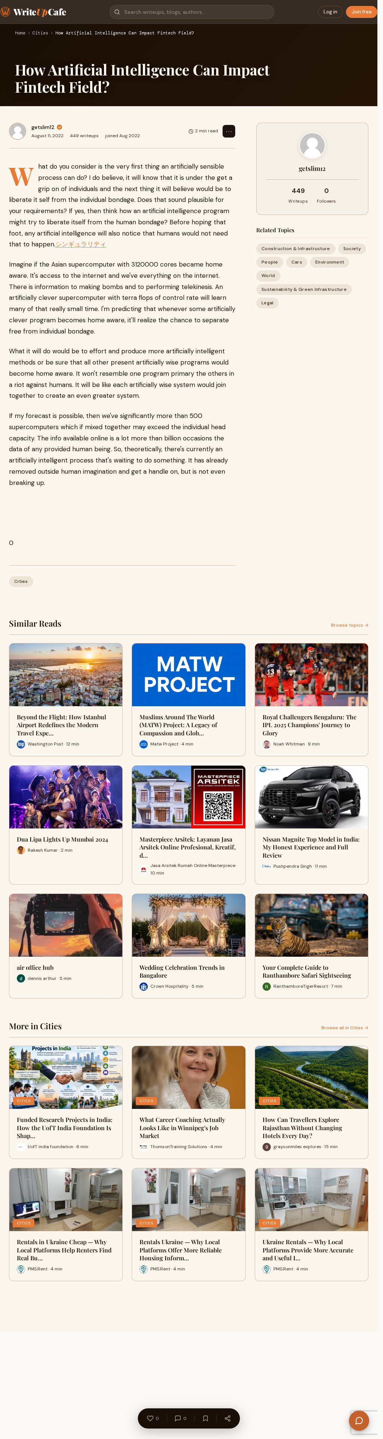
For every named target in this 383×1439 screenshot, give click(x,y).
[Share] (227, 1418)
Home (20, 33)
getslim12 (43, 127)
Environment (329, 262)
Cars (296, 262)
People (269, 262)
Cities (40, 33)
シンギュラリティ (80, 244)
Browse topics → (349, 625)
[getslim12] (17, 131)
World (268, 276)
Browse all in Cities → (344, 1028)
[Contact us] (359, 1421)
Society (352, 249)
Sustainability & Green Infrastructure (304, 289)
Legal (267, 303)
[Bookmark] (205, 1418)
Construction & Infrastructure (295, 249)
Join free (362, 12)
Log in (330, 12)
